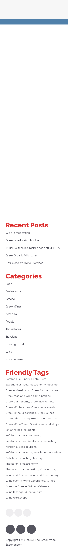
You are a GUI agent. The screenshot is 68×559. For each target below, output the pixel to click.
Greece (10, 299)
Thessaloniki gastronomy (22, 463)
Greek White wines (18, 407)
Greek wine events (43, 407)
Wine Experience (34, 480)
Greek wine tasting (18, 418)
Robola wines (53, 452)
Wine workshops (16, 497)
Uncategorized (15, 344)
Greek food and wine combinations (28, 396)
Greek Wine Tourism (44, 418)
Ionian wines (14, 429)
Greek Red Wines (42, 401)
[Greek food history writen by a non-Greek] (34, 70)
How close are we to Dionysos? (25, 263)
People (10, 321)
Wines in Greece (16, 486)
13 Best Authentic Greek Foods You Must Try (33, 247)
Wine (9, 351)
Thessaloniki (13, 329)
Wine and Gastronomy (44, 475)
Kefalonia (11, 314)
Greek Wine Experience (21, 412)
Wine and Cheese (17, 475)
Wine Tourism (14, 359)
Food (9, 283)
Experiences (14, 384)
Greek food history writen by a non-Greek (33, 142)
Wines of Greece (38, 486)
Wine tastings (14, 492)
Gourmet (53, 384)
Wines (51, 480)
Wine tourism (33, 492)
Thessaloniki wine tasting (22, 469)
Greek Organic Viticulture (21, 255)
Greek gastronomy (17, 401)
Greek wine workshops (44, 424)
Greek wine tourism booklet (23, 240)
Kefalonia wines (16, 441)
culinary (24, 379)
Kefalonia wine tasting (42, 441)
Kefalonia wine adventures (23, 435)
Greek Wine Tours (17, 424)
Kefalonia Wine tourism (21, 446)
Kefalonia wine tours (19, 452)
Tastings (38, 458)
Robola (38, 452)
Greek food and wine (45, 390)
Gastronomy (13, 291)
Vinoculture (47, 469)
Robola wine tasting (18, 458)
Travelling (12, 336)
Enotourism (38, 379)
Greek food (23, 390)
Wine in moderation (18, 232)
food (26, 384)
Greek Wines (14, 306)
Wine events (14, 480)
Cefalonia (12, 379)
